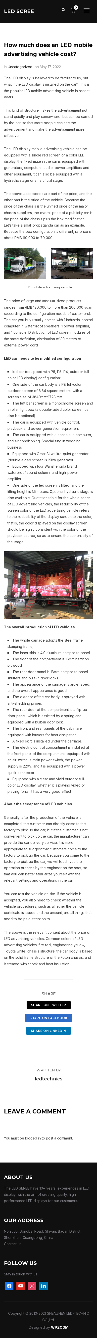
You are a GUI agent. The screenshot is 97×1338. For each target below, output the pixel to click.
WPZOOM (59, 1327)
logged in (33, 1138)
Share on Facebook (49, 1018)
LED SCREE (19, 11)
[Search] (63, 10)
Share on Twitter (48, 1005)
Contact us (12, 1244)
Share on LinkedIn (48, 1031)
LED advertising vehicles (24, 938)
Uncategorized (20, 67)
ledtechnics (48, 1079)
